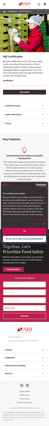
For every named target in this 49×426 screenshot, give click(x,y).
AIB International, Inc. (31, 408)
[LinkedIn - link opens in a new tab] (27, 385)
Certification (12, 11)
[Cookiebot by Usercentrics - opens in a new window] (35, 185)
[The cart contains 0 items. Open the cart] (44, 4)
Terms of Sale (24, 391)
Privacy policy (24, 395)
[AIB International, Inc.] (24, 4)
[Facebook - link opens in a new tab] (22, 385)
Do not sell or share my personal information (24, 239)
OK (24, 231)
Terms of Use (24, 399)
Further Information (13, 114)
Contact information (24, 402)
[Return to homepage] (24, 330)
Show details (36, 224)
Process (8, 123)
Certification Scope (12, 105)
